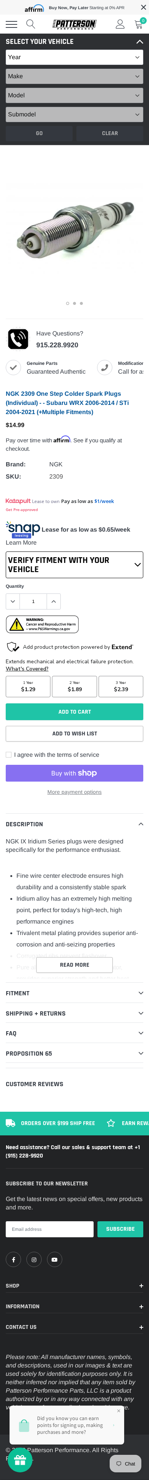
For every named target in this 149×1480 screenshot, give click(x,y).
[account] (120, 24)
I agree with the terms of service (56, 754)
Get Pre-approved (22, 509)
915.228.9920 (57, 345)
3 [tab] (81, 303)
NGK (56, 464)
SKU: (13, 476)
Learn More (21, 542)
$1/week (104, 501)
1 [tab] (67, 303)
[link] (13, 1259)
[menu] (11, 24)
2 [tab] (74, 303)
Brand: (16, 464)
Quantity (15, 586)
